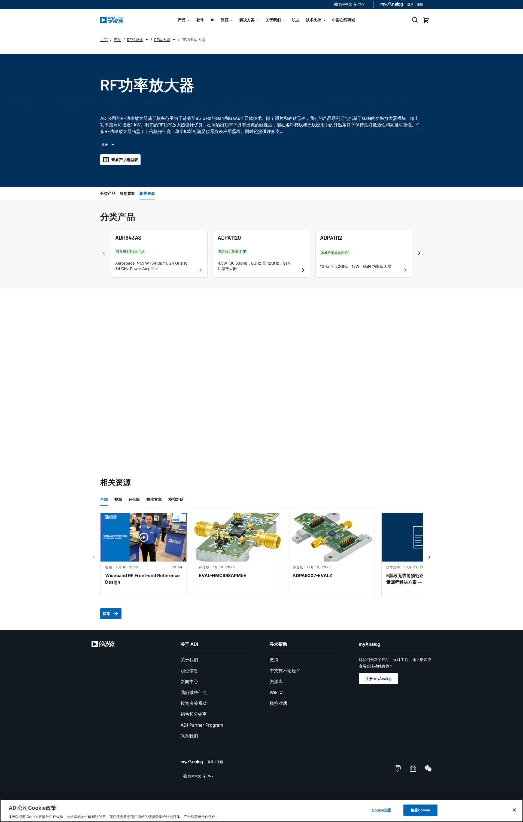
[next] (419, 253)
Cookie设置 (381, 810)
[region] (261, 810)
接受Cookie (420, 810)
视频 (118, 499)
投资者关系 (191, 703)
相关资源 (147, 193)
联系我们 (189, 736)
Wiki (274, 692)
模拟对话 (176, 499)
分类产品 (107, 193)
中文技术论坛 (283, 670)
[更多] (108, 144)
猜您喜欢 (127, 193)
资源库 (276, 681)
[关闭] (514, 810)
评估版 (134, 499)
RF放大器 (162, 39)
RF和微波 (135, 39)
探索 (106, 613)
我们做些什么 (194, 692)
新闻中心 (189, 681)
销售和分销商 (194, 714)
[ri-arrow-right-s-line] (429, 557)
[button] (146, 39)
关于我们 (189, 659)
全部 (104, 499)
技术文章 (154, 499)
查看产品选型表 (124, 159)
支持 (274, 659)
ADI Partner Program (202, 725)
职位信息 (189, 670)
